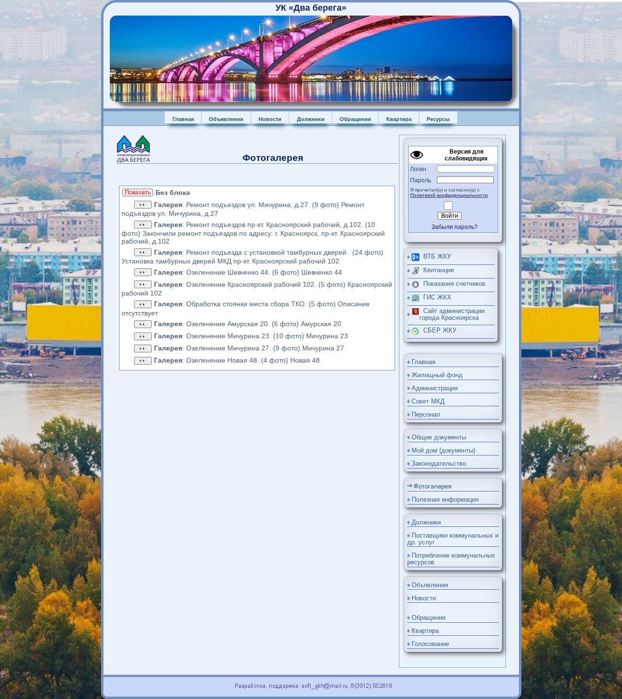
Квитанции (436, 270)
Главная (183, 119)
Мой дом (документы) (443, 450)
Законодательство (439, 463)
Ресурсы (438, 119)
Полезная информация (445, 499)
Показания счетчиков (452, 283)
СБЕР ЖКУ (437, 330)
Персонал (426, 414)
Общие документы (439, 437)
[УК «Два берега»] (311, 100)
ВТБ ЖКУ (435, 256)
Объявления (226, 119)
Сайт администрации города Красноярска (451, 314)
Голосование (430, 644)
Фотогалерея (432, 486)
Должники (311, 119)
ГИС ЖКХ (435, 297)
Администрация (435, 388)
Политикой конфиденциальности (449, 195)
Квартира (399, 119)
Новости (270, 119)
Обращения (355, 119)
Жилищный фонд (437, 375)
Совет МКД (428, 401)
